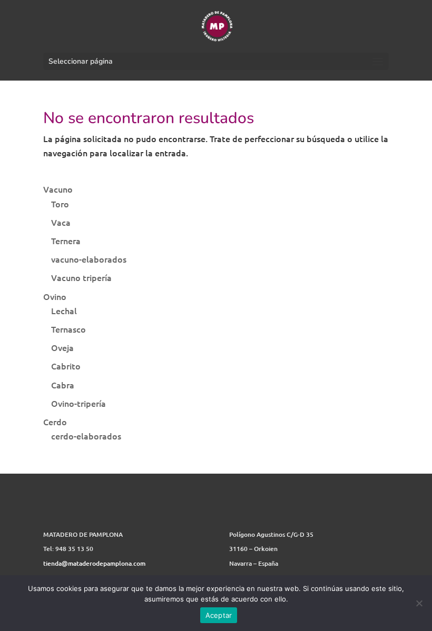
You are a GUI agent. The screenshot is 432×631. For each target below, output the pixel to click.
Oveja (62, 347)
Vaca (61, 222)
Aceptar (218, 615)
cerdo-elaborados (86, 436)
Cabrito (66, 366)
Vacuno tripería (81, 277)
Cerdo (55, 421)
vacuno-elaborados (88, 259)
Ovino (54, 296)
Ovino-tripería (78, 403)
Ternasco (68, 329)
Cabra (62, 384)
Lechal (64, 310)
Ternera (66, 240)
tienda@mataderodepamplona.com (94, 563)
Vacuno (58, 189)
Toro (60, 203)
